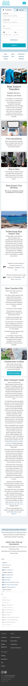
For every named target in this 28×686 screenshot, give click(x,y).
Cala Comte (7, 579)
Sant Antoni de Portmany (11, 584)
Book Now (18, 279)
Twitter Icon (5, 672)
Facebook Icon (2, 672)
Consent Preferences (15, 647)
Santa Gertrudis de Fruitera (11, 582)
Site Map (3, 655)
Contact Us (4, 637)
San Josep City (8, 577)
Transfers (8, 10)
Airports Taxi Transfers (10, 675)
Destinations (4, 659)
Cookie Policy (13, 644)
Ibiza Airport (7, 565)
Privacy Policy (13, 640)
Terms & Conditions (15, 637)
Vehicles (3, 666)
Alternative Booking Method (21, 56)
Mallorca (13, 513)
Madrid (11, 512)
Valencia (16, 512)
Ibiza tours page (14, 373)
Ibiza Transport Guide (6, 56)
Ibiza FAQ (12, 55)
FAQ (2, 662)
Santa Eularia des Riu (9, 587)
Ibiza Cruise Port (8, 570)
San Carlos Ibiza (8, 575)
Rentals (21, 10)
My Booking (4, 640)
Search (14, 45)
